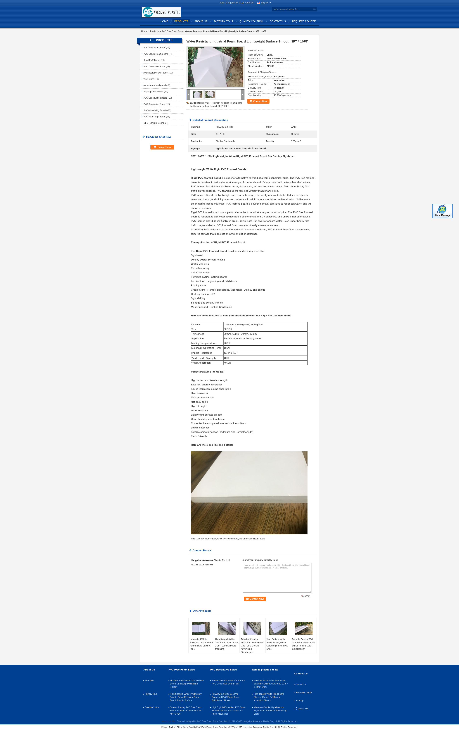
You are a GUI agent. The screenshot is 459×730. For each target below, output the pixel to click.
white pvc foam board (227, 538)
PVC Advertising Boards (155, 110)
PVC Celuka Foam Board (155, 54)
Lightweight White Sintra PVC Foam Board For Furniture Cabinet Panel (201, 644)
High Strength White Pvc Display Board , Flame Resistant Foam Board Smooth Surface (186, 697)
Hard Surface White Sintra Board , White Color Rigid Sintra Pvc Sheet (277, 644)
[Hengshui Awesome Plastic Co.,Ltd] (161, 12)
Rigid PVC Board (151, 60)
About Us (201, 21)
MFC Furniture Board (153, 123)
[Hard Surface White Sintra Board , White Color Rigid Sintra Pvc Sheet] (278, 629)
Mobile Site (303, 708)
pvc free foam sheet (206, 538)
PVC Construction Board (155, 98)
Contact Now (260, 101)
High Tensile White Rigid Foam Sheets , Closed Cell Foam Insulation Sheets (269, 697)
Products (181, 21)
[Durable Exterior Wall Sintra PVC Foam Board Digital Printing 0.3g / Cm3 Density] (303, 629)
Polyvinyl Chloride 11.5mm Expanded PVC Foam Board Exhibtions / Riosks (225, 697)
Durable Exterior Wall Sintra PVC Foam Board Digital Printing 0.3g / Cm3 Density (303, 644)
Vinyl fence (148, 79)
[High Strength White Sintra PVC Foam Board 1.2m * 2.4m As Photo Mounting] (226, 629)
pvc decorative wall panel (155, 73)
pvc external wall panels (155, 85)
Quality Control (251, 21)
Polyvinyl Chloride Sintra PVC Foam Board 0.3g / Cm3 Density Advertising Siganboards (252, 645)
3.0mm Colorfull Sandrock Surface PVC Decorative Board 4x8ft (228, 682)
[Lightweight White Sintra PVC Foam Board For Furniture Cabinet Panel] (201, 629)
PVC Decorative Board (154, 66)
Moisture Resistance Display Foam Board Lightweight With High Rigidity (187, 683)
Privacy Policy (168, 721)
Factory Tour (223, 21)
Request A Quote (304, 21)
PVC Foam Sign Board (154, 116)
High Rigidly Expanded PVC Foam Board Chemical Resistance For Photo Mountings (228, 710)
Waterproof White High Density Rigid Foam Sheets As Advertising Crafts (270, 710)
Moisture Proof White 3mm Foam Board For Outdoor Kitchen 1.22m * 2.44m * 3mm (271, 683)
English (264, 2)
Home (164, 21)
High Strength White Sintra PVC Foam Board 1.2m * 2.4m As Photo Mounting (226, 644)
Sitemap (299, 700)
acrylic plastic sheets (153, 91)
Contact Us (278, 21)
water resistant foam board (252, 538)
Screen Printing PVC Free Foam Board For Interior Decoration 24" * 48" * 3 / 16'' (187, 710)
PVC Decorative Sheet (154, 104)
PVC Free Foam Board (173, 31)
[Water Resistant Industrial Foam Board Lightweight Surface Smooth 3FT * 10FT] (215, 67)
